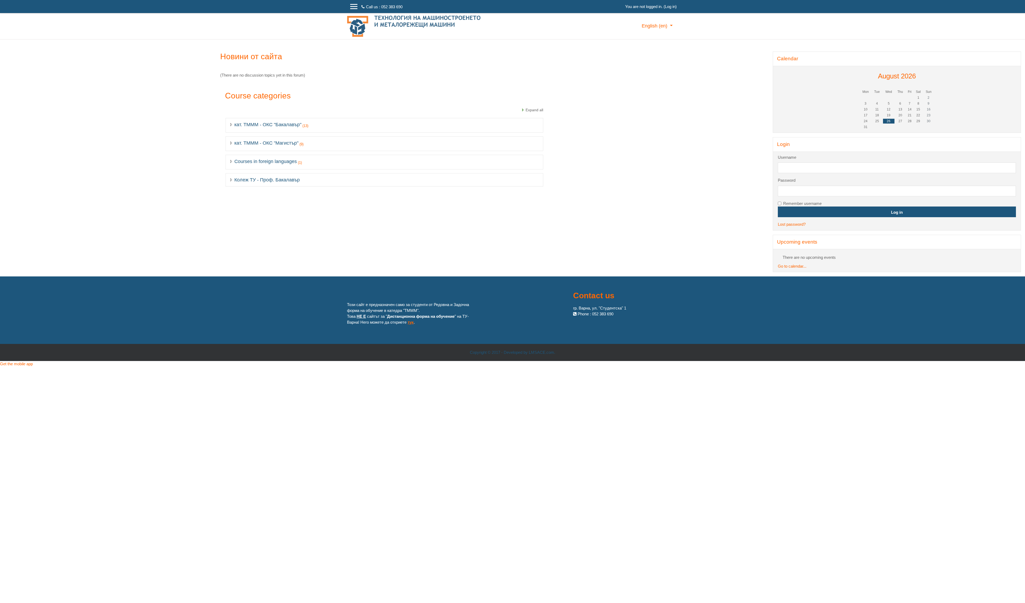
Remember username (802, 203)
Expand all (534, 110)
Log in (670, 6)
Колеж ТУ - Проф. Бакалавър (267, 180)
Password (786, 180)
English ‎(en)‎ (655, 26)
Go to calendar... (792, 266)
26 (888, 121)
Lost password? (792, 224)
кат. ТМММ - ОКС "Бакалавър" (267, 124)
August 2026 (897, 76)
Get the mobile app (16, 364)
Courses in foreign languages (265, 161)
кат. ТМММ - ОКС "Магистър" (266, 143)
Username (787, 157)
